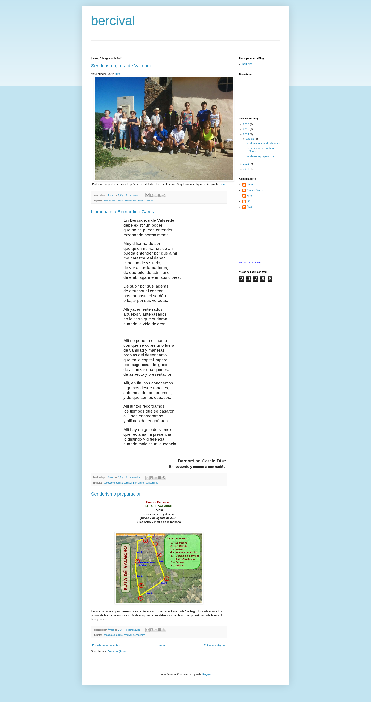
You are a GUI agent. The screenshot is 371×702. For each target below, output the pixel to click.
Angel (250, 184)
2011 (246, 168)
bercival (113, 21)
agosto (250, 138)
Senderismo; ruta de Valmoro (121, 65)
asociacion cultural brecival (118, 635)
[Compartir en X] (156, 195)
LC (248, 201)
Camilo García (255, 190)
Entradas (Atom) (117, 651)
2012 (246, 163)
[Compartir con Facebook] (160, 195)
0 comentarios (133, 195)
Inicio (162, 645)
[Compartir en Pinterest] (164, 195)
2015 (246, 129)
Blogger (206, 674)
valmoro (151, 200)
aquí (222, 184)
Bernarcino (138, 482)
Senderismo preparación (116, 494)
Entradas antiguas (214, 645)
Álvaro (111, 195)
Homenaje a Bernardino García (123, 211)
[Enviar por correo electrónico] (147, 195)
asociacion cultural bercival (118, 200)
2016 (246, 124)
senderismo (139, 200)
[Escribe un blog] (151, 195)
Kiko (249, 195)
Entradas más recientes (106, 645)
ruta (117, 73)
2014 (246, 134)
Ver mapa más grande (250, 262)
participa (247, 64)
